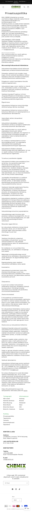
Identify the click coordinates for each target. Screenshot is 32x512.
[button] (3, 7)
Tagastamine (7, 418)
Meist (20, 405)
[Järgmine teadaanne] (29, 2)
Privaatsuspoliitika (8, 416)
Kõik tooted (6, 398)
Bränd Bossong (7, 402)
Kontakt (21, 409)
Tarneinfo (6, 420)
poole (25, 390)
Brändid (21, 400)
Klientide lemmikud (8, 400)
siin (16, 379)
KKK (20, 407)
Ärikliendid (22, 402)
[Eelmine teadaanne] (3, 2)
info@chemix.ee (9, 49)
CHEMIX (13, 509)
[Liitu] (27, 483)
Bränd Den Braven (8, 407)
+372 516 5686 (24, 48)
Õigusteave (6, 424)
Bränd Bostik (7, 405)
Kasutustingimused (8, 422)
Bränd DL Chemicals (9, 409)
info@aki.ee (14, 370)
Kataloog (21, 398)
